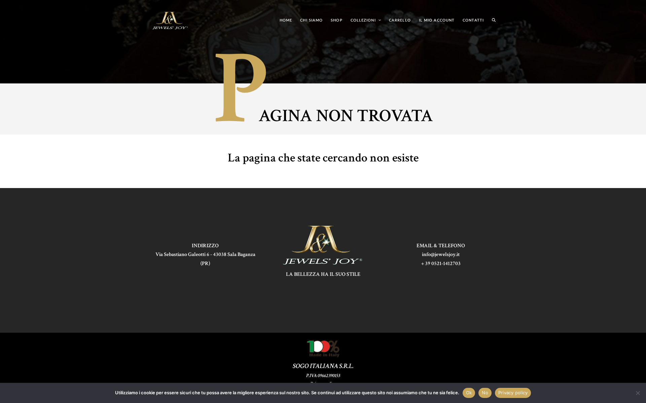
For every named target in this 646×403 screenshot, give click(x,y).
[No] (637, 393)
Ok (469, 392)
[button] (494, 20)
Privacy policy (513, 392)
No (485, 392)
